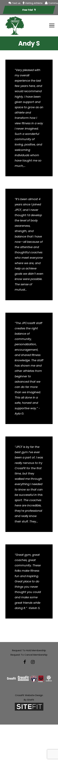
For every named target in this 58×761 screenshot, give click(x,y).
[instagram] (33, 662)
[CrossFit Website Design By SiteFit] (29, 706)
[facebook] (25, 662)
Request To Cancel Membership (29, 654)
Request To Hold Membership (29, 650)
